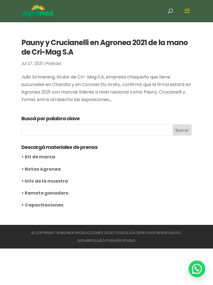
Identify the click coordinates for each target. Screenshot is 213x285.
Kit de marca (40, 157)
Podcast (54, 63)
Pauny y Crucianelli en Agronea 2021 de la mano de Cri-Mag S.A (104, 47)
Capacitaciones (44, 205)
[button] (197, 269)
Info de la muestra (46, 181)
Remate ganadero (47, 193)
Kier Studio (124, 240)
